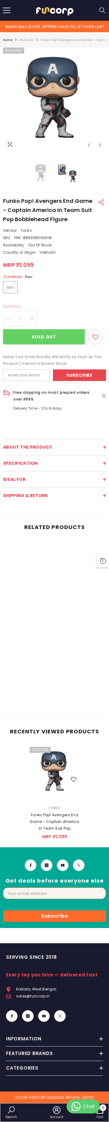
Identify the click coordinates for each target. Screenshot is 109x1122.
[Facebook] (30, 865)
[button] (89, 145)
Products (26, 40)
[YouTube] (62, 865)
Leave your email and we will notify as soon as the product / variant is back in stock (52, 360)
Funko (26, 230)
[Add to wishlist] (95, 336)
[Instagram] (46, 865)
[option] (54, 99)
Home (7, 40)
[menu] (6, 10)
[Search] (102, 10)
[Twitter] (78, 865)
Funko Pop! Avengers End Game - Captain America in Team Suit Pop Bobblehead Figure (54, 822)
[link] (54, 698)
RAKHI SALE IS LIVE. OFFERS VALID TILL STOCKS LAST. (55, 27)
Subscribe (79, 375)
